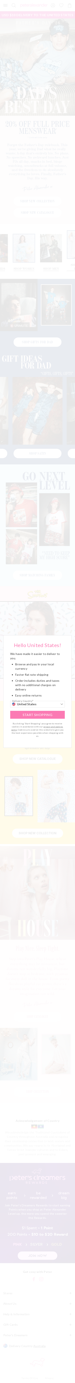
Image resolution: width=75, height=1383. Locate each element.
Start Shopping (37, 715)
